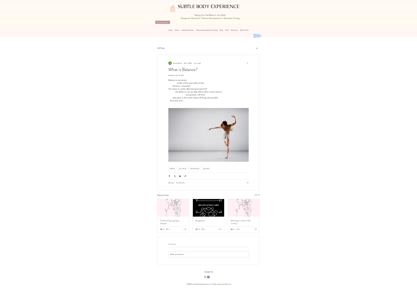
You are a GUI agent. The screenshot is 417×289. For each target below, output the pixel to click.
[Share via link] (185, 176)
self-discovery (194, 168)
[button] (257, 48)
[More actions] (247, 63)
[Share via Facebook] (169, 176)
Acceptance (200, 220)
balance (172, 168)
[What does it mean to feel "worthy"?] (243, 208)
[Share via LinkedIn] (180, 176)
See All (257, 195)
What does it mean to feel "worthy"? (240, 222)
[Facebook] (208, 277)
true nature (182, 168)
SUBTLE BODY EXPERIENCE (208, 6)
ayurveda (206, 168)
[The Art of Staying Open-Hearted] (173, 208)
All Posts (161, 48)
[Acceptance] (208, 208)
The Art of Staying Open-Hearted (170, 222)
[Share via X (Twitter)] (175, 176)
